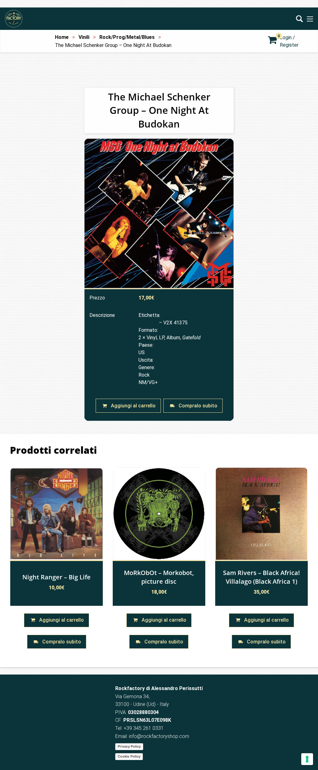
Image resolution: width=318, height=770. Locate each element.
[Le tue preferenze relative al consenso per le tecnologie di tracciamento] (307, 759)
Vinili (84, 37)
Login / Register (289, 41)
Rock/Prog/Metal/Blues (127, 37)
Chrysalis (148, 323)
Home (62, 37)
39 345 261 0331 (145, 728)
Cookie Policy (129, 756)
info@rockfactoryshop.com (159, 736)
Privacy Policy (129, 746)
